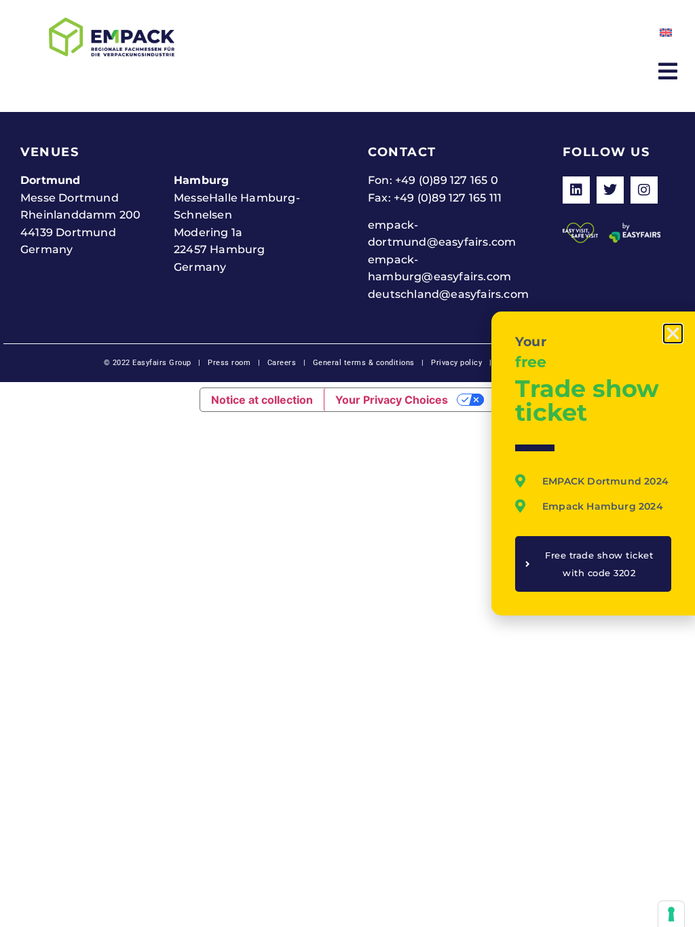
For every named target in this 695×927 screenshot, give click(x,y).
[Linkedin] (576, 190)
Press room (228, 362)
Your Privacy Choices (391, 399)
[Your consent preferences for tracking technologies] (671, 914)
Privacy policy (456, 362)
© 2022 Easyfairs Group (147, 362)
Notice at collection (262, 399)
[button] (672, 333)
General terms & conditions (364, 362)
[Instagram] (644, 190)
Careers (282, 362)
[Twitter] (610, 190)
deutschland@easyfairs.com (448, 294)
